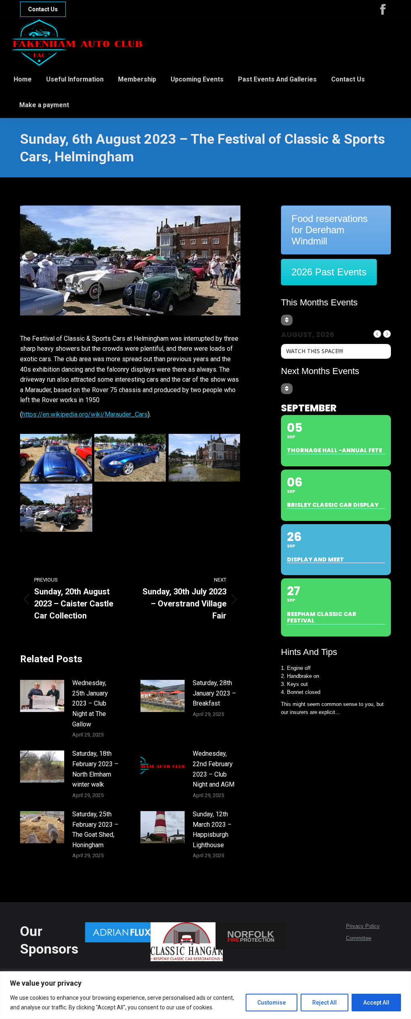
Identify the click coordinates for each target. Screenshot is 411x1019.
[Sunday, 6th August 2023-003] (56, 458)
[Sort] (287, 320)
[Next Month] (387, 334)
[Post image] (42, 696)
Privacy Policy (363, 926)
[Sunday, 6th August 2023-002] (56, 508)
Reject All (324, 1002)
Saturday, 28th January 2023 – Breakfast (214, 693)
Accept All (376, 1002)
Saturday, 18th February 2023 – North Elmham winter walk (95, 769)
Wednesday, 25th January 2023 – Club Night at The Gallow (90, 703)
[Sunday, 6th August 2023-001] (204, 458)
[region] (205, 995)
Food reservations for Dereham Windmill (329, 229)
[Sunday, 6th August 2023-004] (130, 458)
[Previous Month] (377, 334)
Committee (358, 938)
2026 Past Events (328, 271)
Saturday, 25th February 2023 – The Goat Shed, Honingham (95, 829)
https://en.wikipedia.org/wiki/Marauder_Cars (85, 414)
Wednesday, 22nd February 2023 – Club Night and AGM (213, 769)
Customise (271, 1002)
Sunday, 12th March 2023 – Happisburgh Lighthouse (212, 829)
